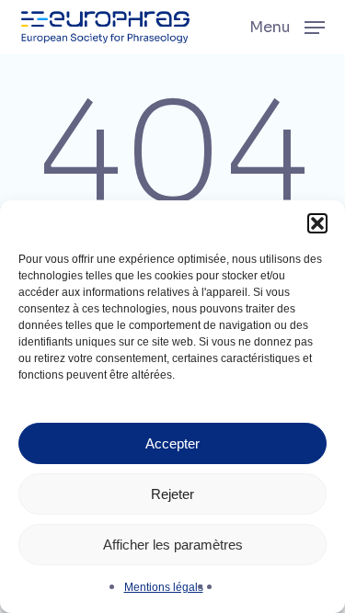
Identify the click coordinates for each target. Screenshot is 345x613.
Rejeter (172, 494)
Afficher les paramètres (173, 544)
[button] (317, 223)
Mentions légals (163, 587)
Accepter (172, 443)
